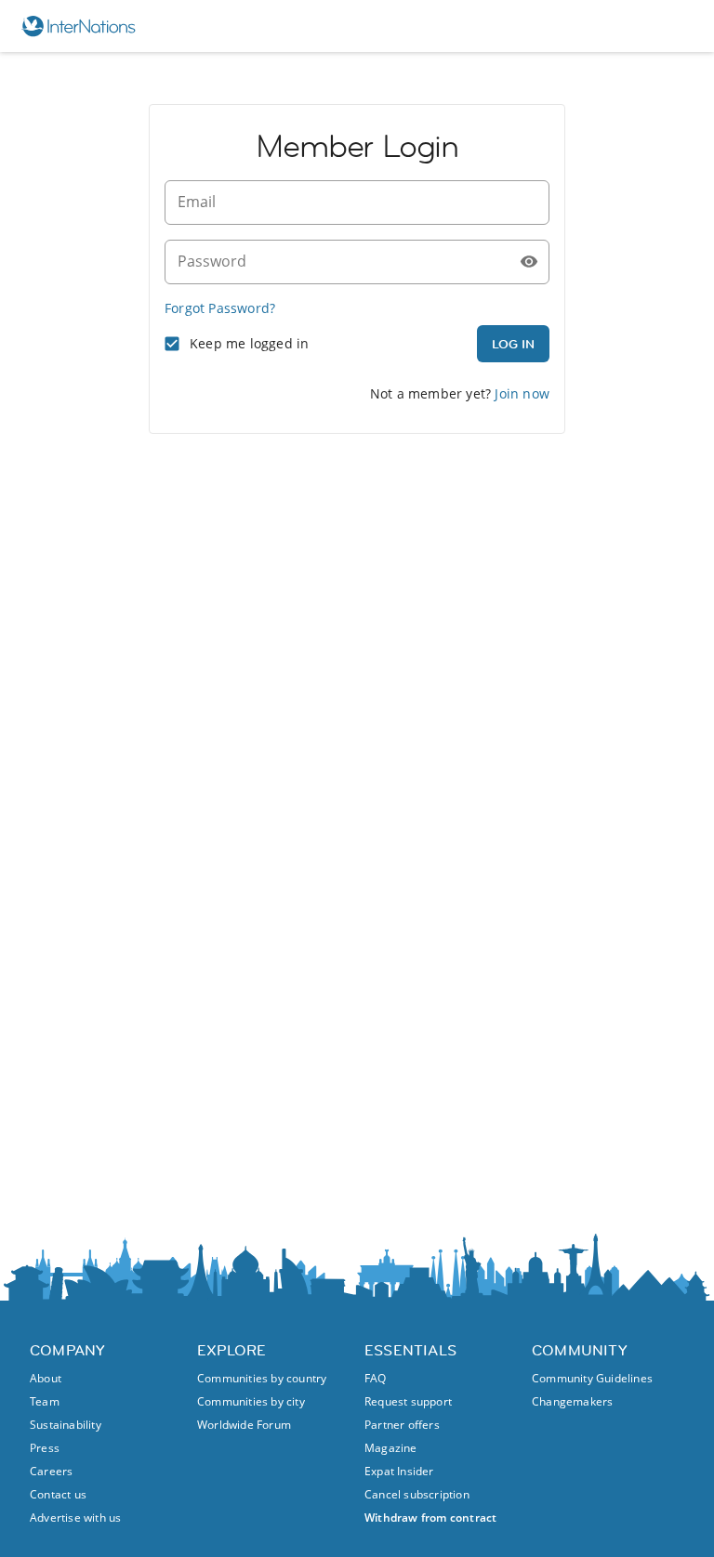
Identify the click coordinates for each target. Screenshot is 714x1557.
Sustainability (65, 1425)
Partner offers (402, 1425)
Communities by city (251, 1401)
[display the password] (529, 262)
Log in (513, 343)
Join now (522, 393)
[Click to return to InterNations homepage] (87, 26)
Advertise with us (75, 1517)
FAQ (375, 1378)
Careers (51, 1471)
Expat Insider (399, 1471)
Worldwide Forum (244, 1425)
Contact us (58, 1494)
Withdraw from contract (430, 1517)
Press (45, 1448)
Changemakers (572, 1401)
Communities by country (261, 1378)
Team (45, 1401)
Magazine (390, 1448)
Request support (408, 1401)
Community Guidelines (592, 1378)
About (45, 1378)
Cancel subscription (416, 1494)
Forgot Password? (220, 308)
